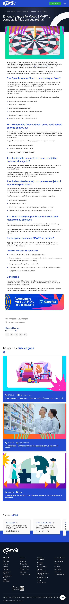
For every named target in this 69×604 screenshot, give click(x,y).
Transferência (41, 582)
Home (4, 11)
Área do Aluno (58, 561)
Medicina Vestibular (40, 563)
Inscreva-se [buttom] (55, 3)
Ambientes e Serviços (7, 572)
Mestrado (23, 572)
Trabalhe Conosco (60, 574)
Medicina (23, 561)
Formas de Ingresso (41, 558)
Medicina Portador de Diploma (43, 574)
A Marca (5, 564)
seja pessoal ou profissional (42, 66)
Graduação (23, 564)
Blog (8, 11)
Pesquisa (5, 566)
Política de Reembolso (6, 580)
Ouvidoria (57, 566)
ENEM (39, 580)
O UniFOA (6, 558)
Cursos (22, 558)
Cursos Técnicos (25, 574)
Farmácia (26, 442)
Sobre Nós (6, 561)
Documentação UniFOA (7, 576)
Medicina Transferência (41, 570)
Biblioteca (57, 569)
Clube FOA (57, 572)
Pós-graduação (28, 395)
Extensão (5, 569)
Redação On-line (42, 577)
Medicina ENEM (42, 566)
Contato (56, 564)
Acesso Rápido (59, 558)
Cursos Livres (24, 569)
